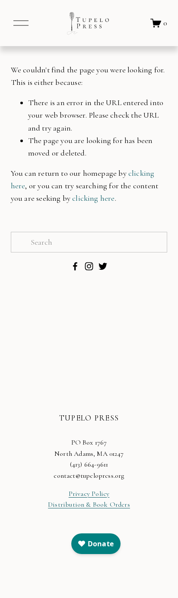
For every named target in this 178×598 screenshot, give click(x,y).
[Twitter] (103, 266)
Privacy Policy (89, 493)
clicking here (93, 198)
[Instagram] (89, 266)
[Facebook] (75, 266)
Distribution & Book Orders (89, 504)
